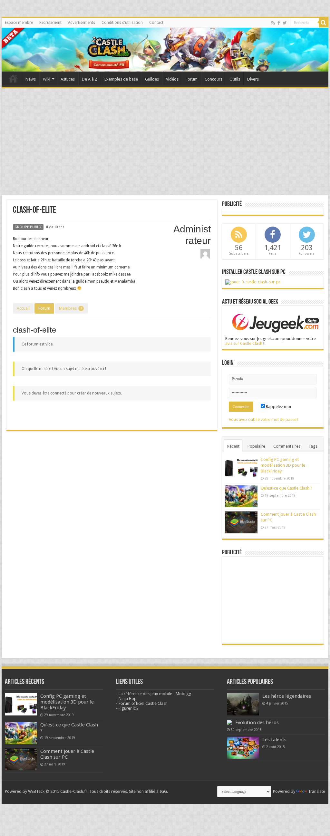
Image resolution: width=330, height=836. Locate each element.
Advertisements (81, 22)
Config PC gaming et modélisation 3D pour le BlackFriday (283, 465)
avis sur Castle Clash (243, 343)
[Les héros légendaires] (243, 704)
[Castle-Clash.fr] (165, 50)
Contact (156, 22)
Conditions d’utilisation (122, 22)
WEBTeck (36, 791)
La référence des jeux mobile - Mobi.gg (155, 693)
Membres (70, 308)
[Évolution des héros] (229, 722)
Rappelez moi (278, 406)
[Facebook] (279, 23)
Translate (316, 791)
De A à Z (89, 79)
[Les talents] (243, 748)
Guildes (152, 79)
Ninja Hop (128, 698)
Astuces (68, 79)
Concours (213, 79)
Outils (234, 79)
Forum (192, 79)
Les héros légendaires (286, 696)
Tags (312, 446)
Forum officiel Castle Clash (143, 703)
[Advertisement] (165, 138)
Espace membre (19, 22)
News (30, 79)
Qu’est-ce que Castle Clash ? (286, 488)
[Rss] (273, 23)
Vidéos (172, 79)
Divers (253, 79)
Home (13, 78)
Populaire (256, 446)
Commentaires (286, 446)
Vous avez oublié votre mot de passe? (263, 419)
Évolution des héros (257, 722)
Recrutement (50, 22)
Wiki (46, 79)
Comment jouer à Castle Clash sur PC (67, 754)
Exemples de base (121, 79)
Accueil (23, 308)
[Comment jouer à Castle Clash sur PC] (253, 281)
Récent (233, 446)
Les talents (274, 740)
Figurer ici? (129, 708)
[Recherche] (323, 22)
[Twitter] (284, 23)
